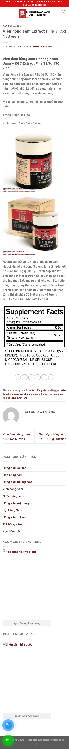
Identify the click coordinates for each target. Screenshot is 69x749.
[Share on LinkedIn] (51, 377)
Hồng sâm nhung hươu (18, 482)
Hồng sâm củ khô (14, 468)
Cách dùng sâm (12, 26)
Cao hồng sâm (12, 475)
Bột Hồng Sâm (12, 510)
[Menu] (5, 13)
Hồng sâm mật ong (16, 503)
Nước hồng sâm (13, 496)
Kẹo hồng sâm (12, 531)
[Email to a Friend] (38, 377)
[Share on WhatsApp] (18, 377)
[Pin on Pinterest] (44, 377)
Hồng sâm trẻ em (14, 517)
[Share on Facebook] (25, 377)
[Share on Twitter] (31, 377)
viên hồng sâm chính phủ (33, 394)
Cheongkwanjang (42, 47)
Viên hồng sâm (13, 489)
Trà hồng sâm (12, 524)
